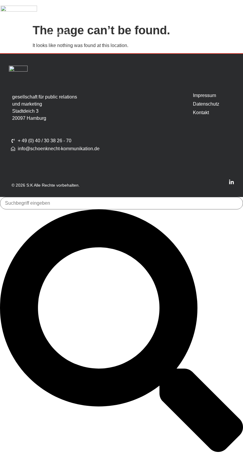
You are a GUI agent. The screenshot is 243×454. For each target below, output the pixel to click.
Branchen (134, 13)
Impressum (200, 95)
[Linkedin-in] (231, 182)
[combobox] (121, 203)
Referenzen (170, 13)
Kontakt (57, 33)
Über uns (58, 13)
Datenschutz (200, 103)
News (200, 13)
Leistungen (92, 13)
